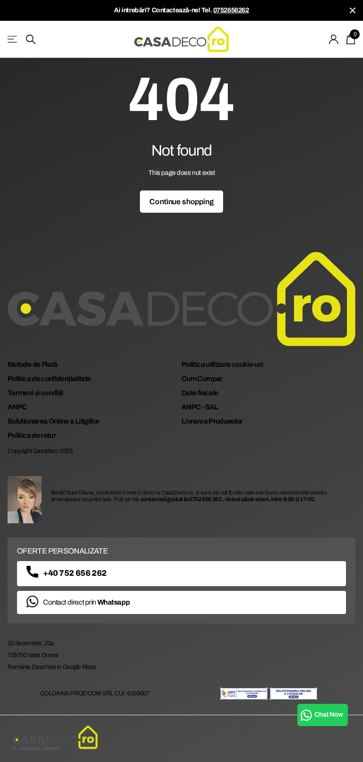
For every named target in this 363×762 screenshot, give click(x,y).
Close (352, 10)
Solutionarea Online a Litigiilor (54, 421)
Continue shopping (181, 202)
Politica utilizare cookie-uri (222, 364)
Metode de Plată (32, 364)
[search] (30, 39)
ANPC (17, 407)
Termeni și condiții (35, 393)
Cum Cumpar (202, 378)
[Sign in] (334, 39)
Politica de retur (32, 435)
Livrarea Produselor (212, 421)
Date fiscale (200, 393)
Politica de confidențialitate (49, 378)
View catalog (13, 39)
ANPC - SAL (200, 407)
